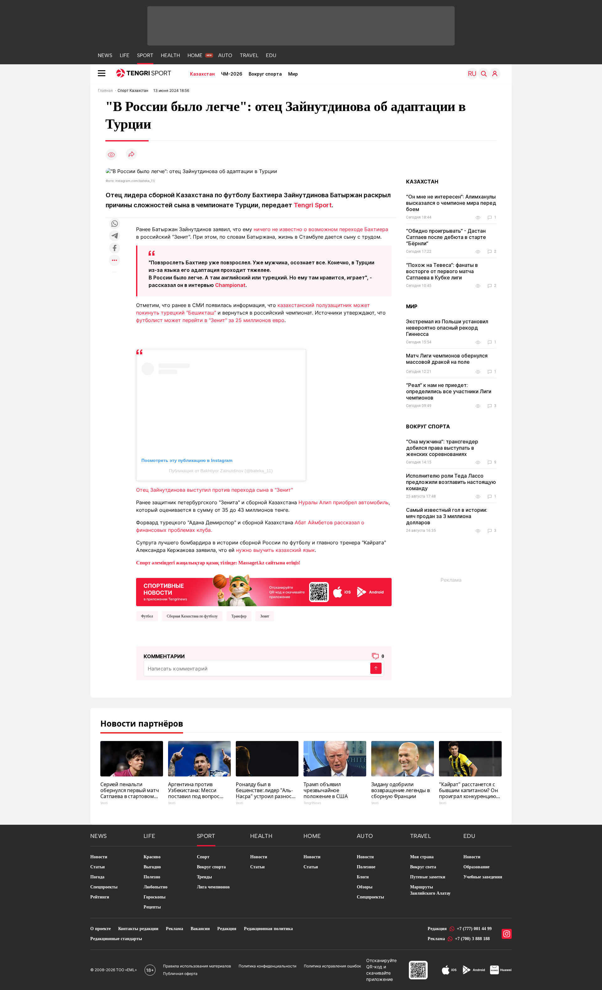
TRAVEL (249, 55)
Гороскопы (155, 897)
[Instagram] (507, 934)
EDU (271, 55)
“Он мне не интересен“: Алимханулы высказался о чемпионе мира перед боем (451, 202)
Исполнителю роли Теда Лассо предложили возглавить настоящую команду (451, 482)
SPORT (145, 55)
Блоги (363, 877)
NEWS (105, 55)
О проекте (100, 928)
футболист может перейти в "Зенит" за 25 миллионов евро (210, 320)
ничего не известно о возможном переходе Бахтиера (321, 229)
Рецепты (152, 907)
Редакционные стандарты (116, 938)
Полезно (152, 877)
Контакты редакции (138, 928)
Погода (97, 877)
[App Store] (449, 970)
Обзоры (364, 887)
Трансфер (238, 616)
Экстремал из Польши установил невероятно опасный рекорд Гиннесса (447, 327)
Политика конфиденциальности (267, 966)
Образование (476, 867)
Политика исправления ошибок (332, 966)
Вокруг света (423, 867)
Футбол (147, 616)
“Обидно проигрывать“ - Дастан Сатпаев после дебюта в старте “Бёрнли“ (446, 237)
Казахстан (202, 74)
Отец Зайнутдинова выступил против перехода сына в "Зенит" (214, 490)
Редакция (226, 928)
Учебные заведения (482, 877)
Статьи (97, 867)
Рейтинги (99, 897)
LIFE (124, 55)
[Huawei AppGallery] (501, 970)
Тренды (204, 877)
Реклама (174, 928)
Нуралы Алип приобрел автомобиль (343, 502)
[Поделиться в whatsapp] (114, 224)
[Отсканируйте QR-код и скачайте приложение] (264, 589)
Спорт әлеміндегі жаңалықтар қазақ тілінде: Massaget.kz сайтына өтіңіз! (218, 562)
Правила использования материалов (197, 966)
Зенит (264, 616)
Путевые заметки (427, 877)
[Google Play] (473, 970)
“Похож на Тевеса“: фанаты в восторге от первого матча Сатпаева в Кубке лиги (442, 271)
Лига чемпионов (213, 887)
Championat (230, 285)
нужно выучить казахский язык (275, 550)
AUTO (225, 55)
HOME (195, 55)
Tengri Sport (313, 205)
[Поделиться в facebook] (114, 248)
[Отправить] (376, 668)
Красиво (152, 857)
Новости (98, 857)
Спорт (203, 857)
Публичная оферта (180, 973)
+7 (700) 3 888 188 (472, 938)
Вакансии (200, 928)
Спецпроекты (104, 887)
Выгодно (152, 867)
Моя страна (422, 857)
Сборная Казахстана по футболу (192, 616)
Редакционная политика (268, 928)
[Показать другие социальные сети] (114, 261)
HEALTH (170, 55)
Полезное (366, 867)
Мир (293, 74)
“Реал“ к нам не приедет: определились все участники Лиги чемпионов (448, 391)
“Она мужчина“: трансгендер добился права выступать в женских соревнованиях (442, 447)
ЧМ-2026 (231, 74)
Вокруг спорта (265, 74)
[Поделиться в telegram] (114, 236)
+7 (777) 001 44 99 (474, 928)
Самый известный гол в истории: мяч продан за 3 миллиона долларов (446, 516)
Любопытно (155, 887)
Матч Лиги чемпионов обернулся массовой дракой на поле (447, 358)
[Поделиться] (131, 154)
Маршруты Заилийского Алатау (430, 890)
